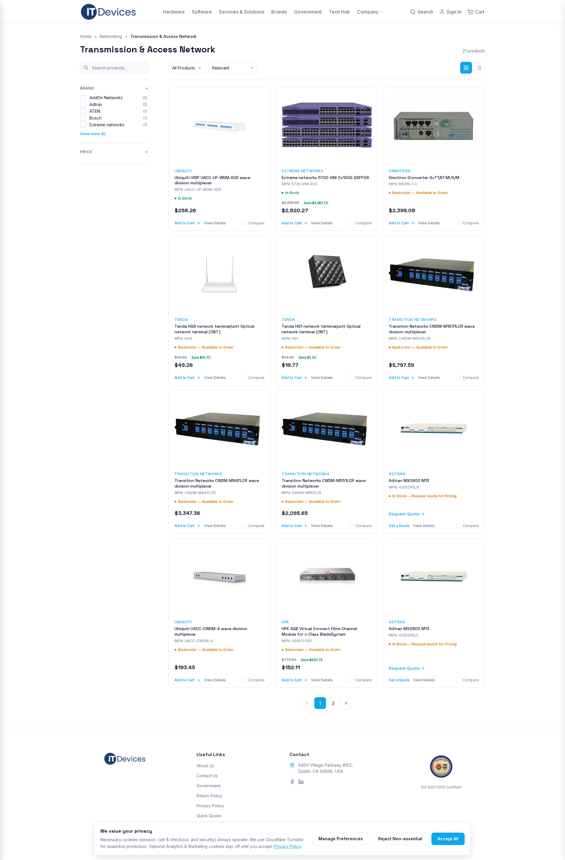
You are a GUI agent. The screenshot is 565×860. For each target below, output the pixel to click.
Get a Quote (399, 525)
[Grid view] (466, 68)
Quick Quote (209, 815)
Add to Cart (185, 223)
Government (308, 12)
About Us (205, 765)
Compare (256, 223)
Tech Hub (339, 12)
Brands (279, 12)
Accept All (448, 838)
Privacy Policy (210, 805)
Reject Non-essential (400, 838)
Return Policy (209, 795)
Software (202, 12)
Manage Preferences (340, 838)
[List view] (479, 68)
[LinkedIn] (301, 781)
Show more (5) (93, 134)
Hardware (174, 12)
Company (367, 12)
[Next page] (346, 703)
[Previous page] (307, 703)
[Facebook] (292, 781)
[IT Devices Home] (108, 11)
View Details (215, 223)
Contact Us (207, 775)
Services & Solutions (241, 12)
